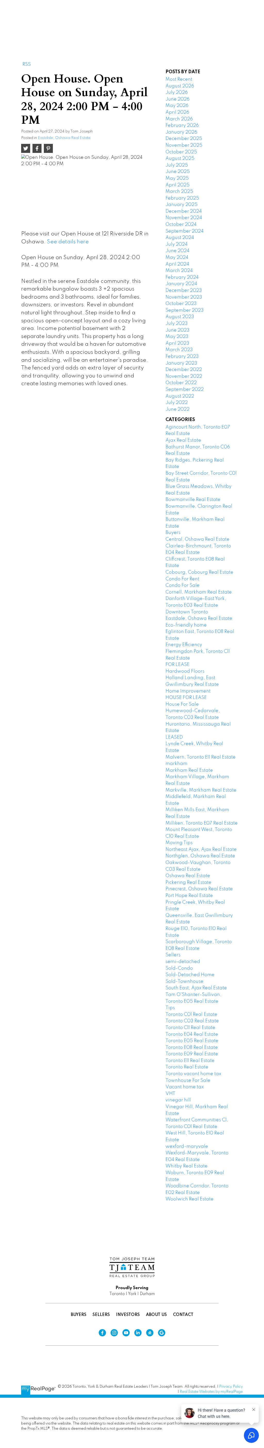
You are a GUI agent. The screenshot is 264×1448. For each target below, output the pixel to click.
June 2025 (178, 171)
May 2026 (177, 105)
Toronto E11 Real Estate (190, 1060)
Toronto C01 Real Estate (191, 1014)
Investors (128, 1315)
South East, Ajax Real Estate (196, 988)
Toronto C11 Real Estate (190, 1027)
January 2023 (181, 363)
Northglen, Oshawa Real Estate (200, 856)
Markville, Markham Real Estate (201, 790)
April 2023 (177, 343)
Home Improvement (188, 691)
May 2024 (177, 257)
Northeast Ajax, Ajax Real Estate (201, 849)
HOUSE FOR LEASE (186, 697)
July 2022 (177, 402)
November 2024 (184, 218)
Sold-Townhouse (184, 981)
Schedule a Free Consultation (205, 22)
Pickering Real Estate (188, 882)
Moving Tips (179, 843)
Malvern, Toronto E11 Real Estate (201, 757)
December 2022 (184, 369)
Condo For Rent (182, 579)
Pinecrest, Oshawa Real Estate (199, 889)
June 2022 (177, 409)
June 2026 (177, 99)
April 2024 (177, 264)
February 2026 (182, 125)
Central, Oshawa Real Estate (197, 539)
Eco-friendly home (186, 625)
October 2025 (181, 152)
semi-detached (183, 961)
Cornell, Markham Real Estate (199, 592)
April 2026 (177, 112)
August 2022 (180, 396)
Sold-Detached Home (190, 975)
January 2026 (181, 132)
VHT (170, 1093)
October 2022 (181, 383)
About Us (156, 1315)
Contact (183, 1315)
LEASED (174, 737)
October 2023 (181, 303)
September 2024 (185, 231)
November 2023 (184, 297)
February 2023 (182, 356)
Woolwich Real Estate (189, 1199)
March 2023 (179, 350)
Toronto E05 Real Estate (192, 1041)
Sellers (173, 955)
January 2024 (181, 284)
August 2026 (180, 86)
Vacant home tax (185, 1087)
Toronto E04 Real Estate (192, 1034)
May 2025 (177, 178)
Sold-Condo (179, 968)
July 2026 (177, 92)
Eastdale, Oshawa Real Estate (64, 138)
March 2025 (179, 191)
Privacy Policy (231, 1386)
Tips (170, 1008)
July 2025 (177, 165)
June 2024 (177, 251)
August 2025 (180, 158)
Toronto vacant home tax (193, 1074)
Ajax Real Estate (183, 440)
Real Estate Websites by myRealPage (211, 1392)
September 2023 (185, 310)
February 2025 (182, 198)
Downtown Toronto (187, 612)
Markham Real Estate (189, 770)
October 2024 (181, 224)
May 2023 (177, 336)
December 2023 (184, 290)
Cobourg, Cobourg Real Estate (199, 572)
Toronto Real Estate (187, 1067)
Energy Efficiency (184, 645)
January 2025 (181, 204)
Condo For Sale (183, 585)
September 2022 (185, 389)
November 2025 (184, 145)
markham (176, 763)
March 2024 (179, 270)
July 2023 (177, 323)
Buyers (173, 532)
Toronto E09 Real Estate (192, 1054)
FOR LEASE (177, 664)
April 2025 (177, 185)
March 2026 (179, 119)
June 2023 (177, 330)
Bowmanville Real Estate (193, 499)
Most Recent (179, 79)
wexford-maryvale (187, 1146)
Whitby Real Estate (187, 1166)
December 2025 (184, 138)
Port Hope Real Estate (189, 895)
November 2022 (184, 376)
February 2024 (182, 277)
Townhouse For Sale (188, 1080)
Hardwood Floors (185, 671)
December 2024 (184, 211)
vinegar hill (178, 1100)
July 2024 (177, 244)
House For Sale (182, 704)
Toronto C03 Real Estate (192, 1021)
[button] (205, 22)
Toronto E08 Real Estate (192, 1047)
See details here (68, 242)
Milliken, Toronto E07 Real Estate (202, 823)
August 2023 (180, 317)
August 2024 (180, 237)
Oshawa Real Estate (188, 876)
